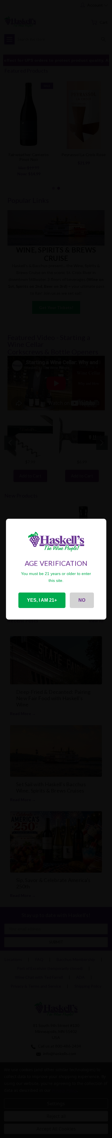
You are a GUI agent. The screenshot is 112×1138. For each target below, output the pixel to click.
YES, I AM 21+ (42, 600)
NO (81, 600)
